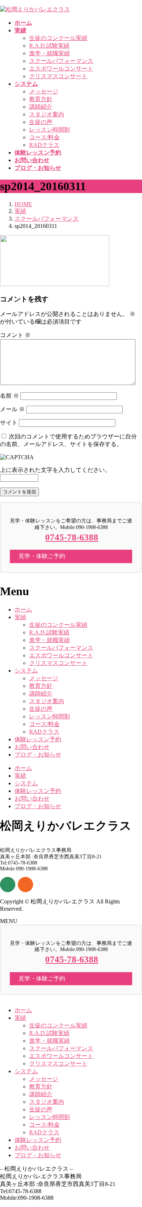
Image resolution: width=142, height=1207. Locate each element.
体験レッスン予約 (38, 739)
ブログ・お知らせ (38, 754)
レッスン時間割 (49, 130)
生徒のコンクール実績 (58, 38)
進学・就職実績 (49, 53)
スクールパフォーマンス (61, 61)
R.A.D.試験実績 (49, 46)
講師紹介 (40, 107)
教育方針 (40, 99)
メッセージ (43, 91)
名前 (9, 396)
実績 (20, 617)
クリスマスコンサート (58, 76)
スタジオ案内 (46, 114)
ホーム (23, 609)
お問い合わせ (32, 747)
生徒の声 (40, 122)
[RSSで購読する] (25, 884)
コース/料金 (44, 137)
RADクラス (44, 145)
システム (26, 670)
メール (12, 409)
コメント (15, 335)
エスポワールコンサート (61, 68)
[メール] (7, 884)
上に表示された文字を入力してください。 (55, 470)
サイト (8, 423)
